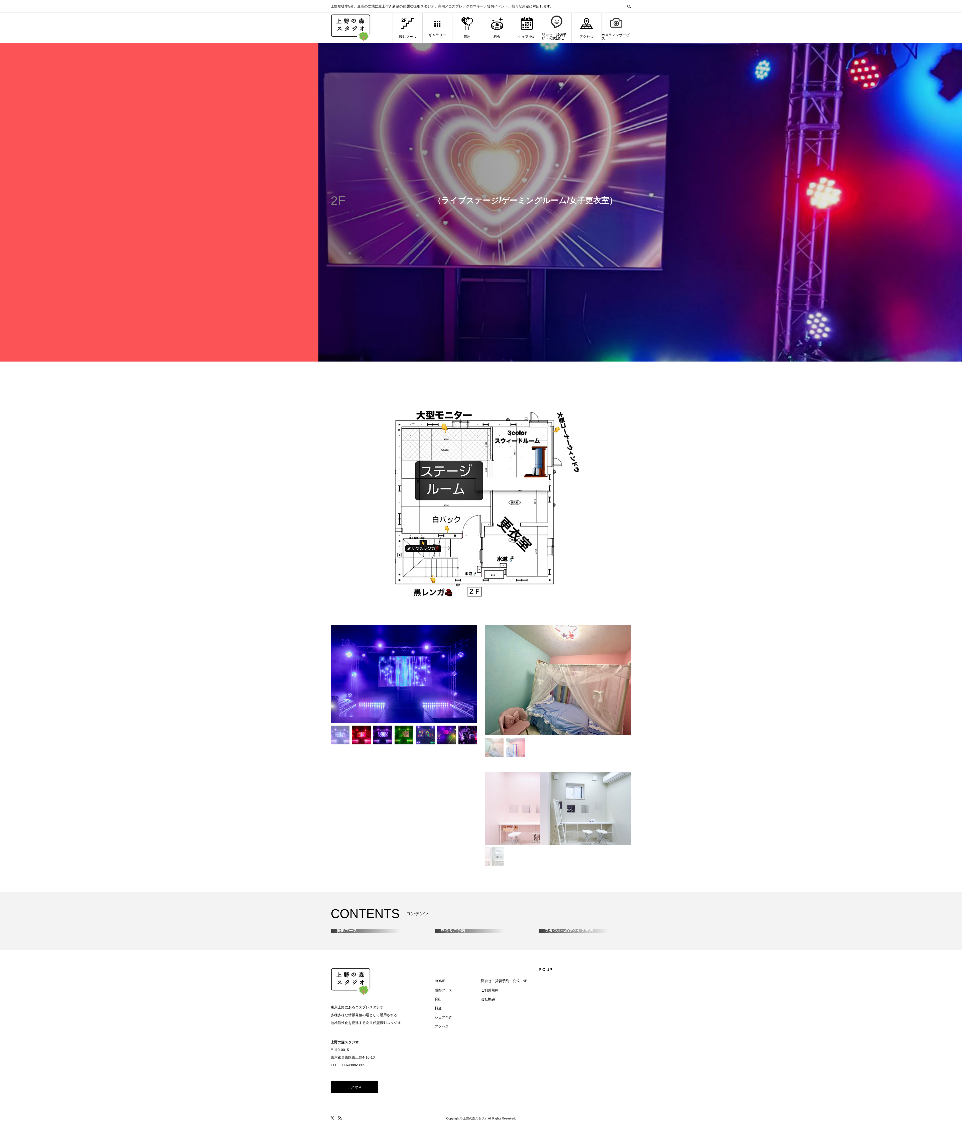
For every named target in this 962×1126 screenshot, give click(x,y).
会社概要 (488, 1109)
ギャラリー (437, 35)
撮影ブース (407, 37)
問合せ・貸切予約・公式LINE (554, 36)
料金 (497, 37)
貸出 (467, 37)
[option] (404, 674)
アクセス (586, 37)
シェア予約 (527, 37)
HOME (440, 1091)
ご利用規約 (490, 1100)
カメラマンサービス (616, 36)
